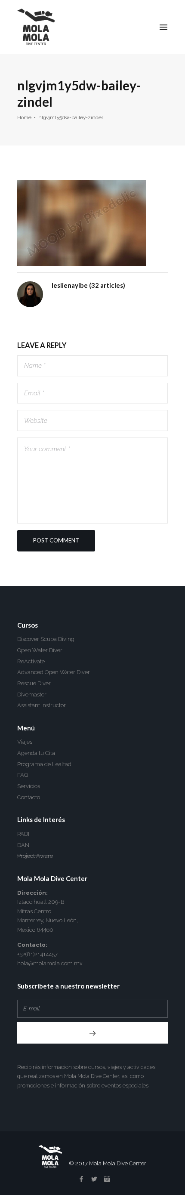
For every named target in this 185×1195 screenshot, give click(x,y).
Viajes (24, 742)
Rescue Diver (34, 683)
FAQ (22, 775)
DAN (23, 845)
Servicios (28, 786)
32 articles (107, 285)
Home (24, 117)
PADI (23, 834)
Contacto (28, 797)
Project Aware (35, 856)
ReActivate (31, 661)
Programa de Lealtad (44, 764)
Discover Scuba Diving (45, 639)
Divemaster (31, 694)
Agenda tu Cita (36, 753)
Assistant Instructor (41, 705)
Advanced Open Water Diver (53, 672)
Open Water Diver (39, 650)
